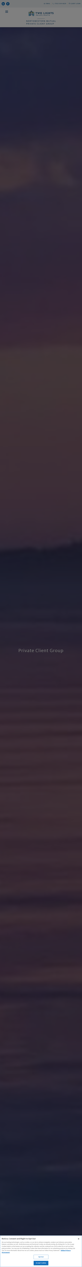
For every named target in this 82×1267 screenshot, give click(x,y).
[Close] (78, 1239)
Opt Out (41, 1257)
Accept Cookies (41, 1263)
